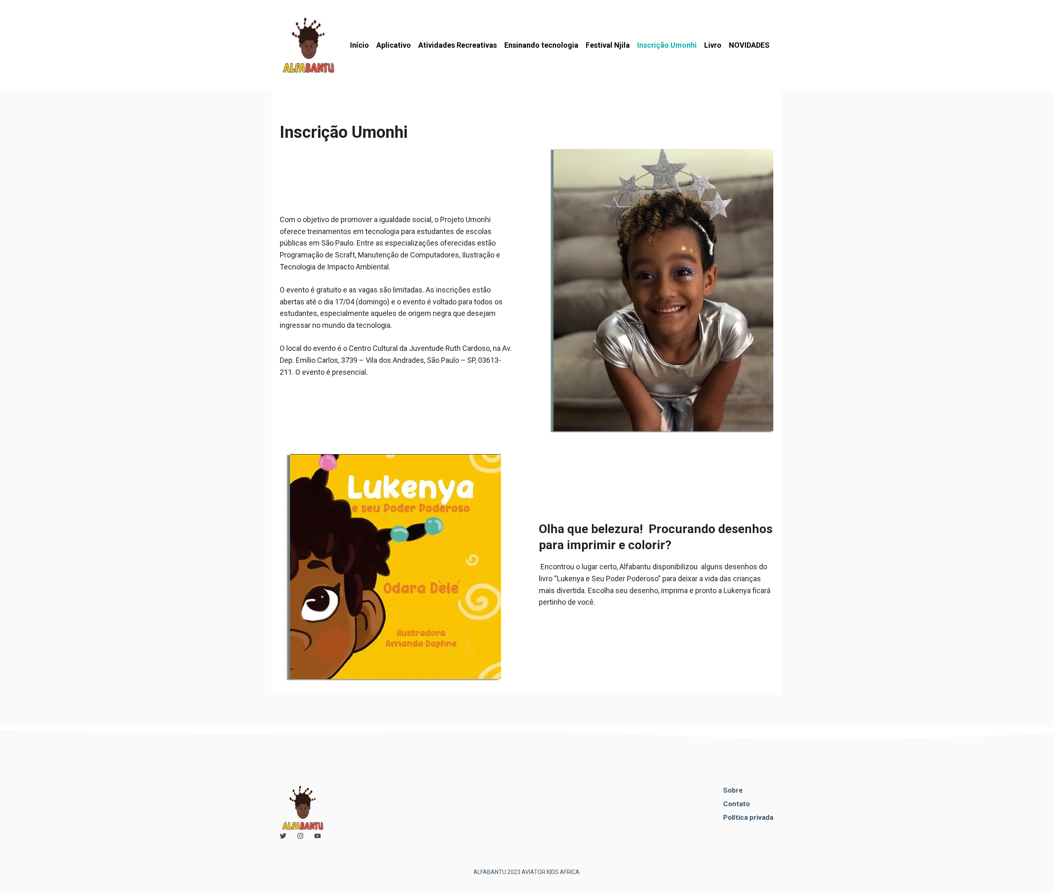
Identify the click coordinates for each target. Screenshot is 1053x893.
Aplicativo (393, 45)
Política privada (748, 817)
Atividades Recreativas (457, 45)
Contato (736, 804)
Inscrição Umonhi (667, 45)
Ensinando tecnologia (541, 45)
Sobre (733, 790)
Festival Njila (608, 45)
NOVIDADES (749, 45)
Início (359, 45)
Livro (712, 45)
